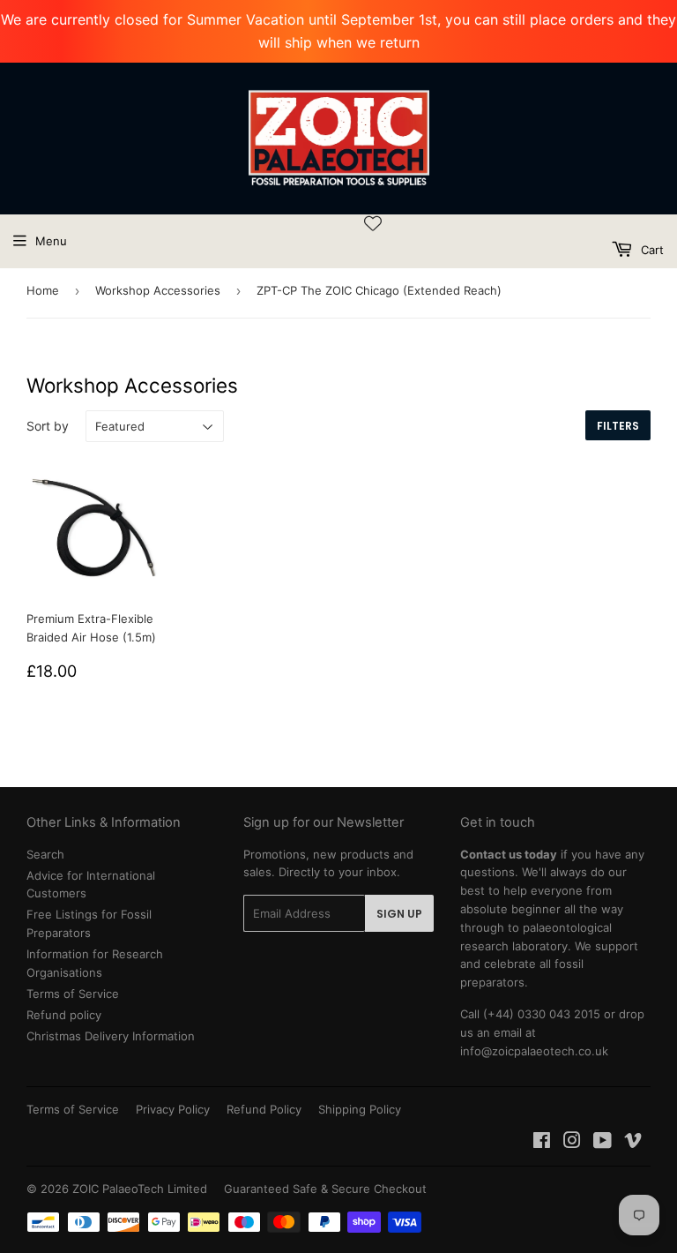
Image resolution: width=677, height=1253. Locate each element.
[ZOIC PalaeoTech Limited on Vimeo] (633, 1143)
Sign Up (399, 913)
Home (42, 290)
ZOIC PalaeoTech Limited (139, 1189)
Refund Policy (264, 1109)
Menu (51, 241)
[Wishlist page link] (373, 223)
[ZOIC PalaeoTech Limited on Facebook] (541, 1143)
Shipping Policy (359, 1109)
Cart (650, 250)
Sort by (47, 425)
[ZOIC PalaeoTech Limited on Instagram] (572, 1143)
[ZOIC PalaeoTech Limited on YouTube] (602, 1143)
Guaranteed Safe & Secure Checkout (325, 1189)
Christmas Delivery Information (110, 1036)
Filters (618, 425)
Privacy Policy (173, 1109)
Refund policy (63, 1015)
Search (45, 854)
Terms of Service (72, 994)
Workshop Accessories (157, 290)
